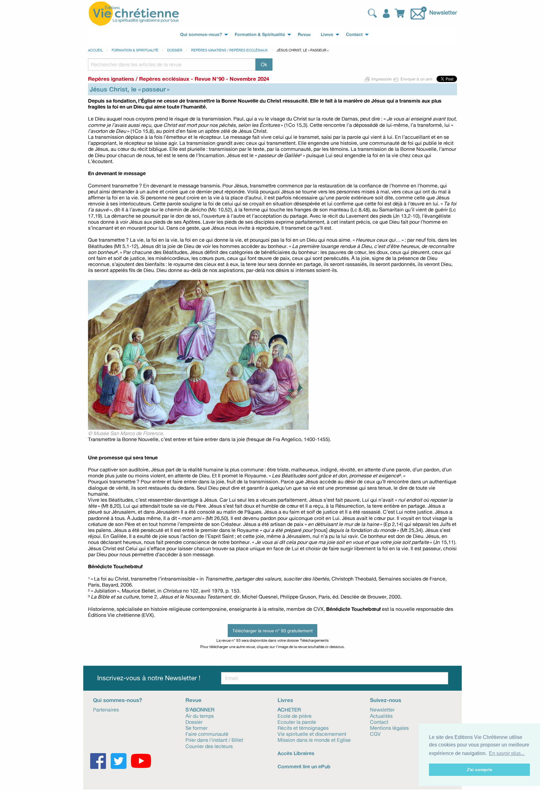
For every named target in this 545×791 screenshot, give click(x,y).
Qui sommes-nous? (117, 700)
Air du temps (199, 715)
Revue (193, 700)
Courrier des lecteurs (209, 745)
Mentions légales (389, 727)
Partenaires (106, 709)
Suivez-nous (385, 700)
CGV (375, 733)
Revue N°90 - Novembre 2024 (232, 78)
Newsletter (443, 12)
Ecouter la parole (297, 721)
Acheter (289, 709)
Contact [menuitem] (354, 34)
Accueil (95, 50)
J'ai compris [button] (479, 769)
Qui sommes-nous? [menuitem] (201, 34)
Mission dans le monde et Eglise (314, 739)
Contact (379, 721)
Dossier (174, 50)
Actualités (381, 715)
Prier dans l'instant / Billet (214, 739)
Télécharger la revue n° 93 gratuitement (272, 630)
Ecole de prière (295, 715)
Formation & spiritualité (135, 50)
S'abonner (199, 709)
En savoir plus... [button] (506, 753)
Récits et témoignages (303, 727)
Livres (285, 700)
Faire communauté (206, 733)
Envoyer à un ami (416, 78)
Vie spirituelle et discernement (312, 733)
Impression (381, 78)
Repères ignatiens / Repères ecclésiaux (229, 50)
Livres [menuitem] (327, 34)
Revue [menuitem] (304, 34)
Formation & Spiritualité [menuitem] (260, 34)
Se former (196, 727)
